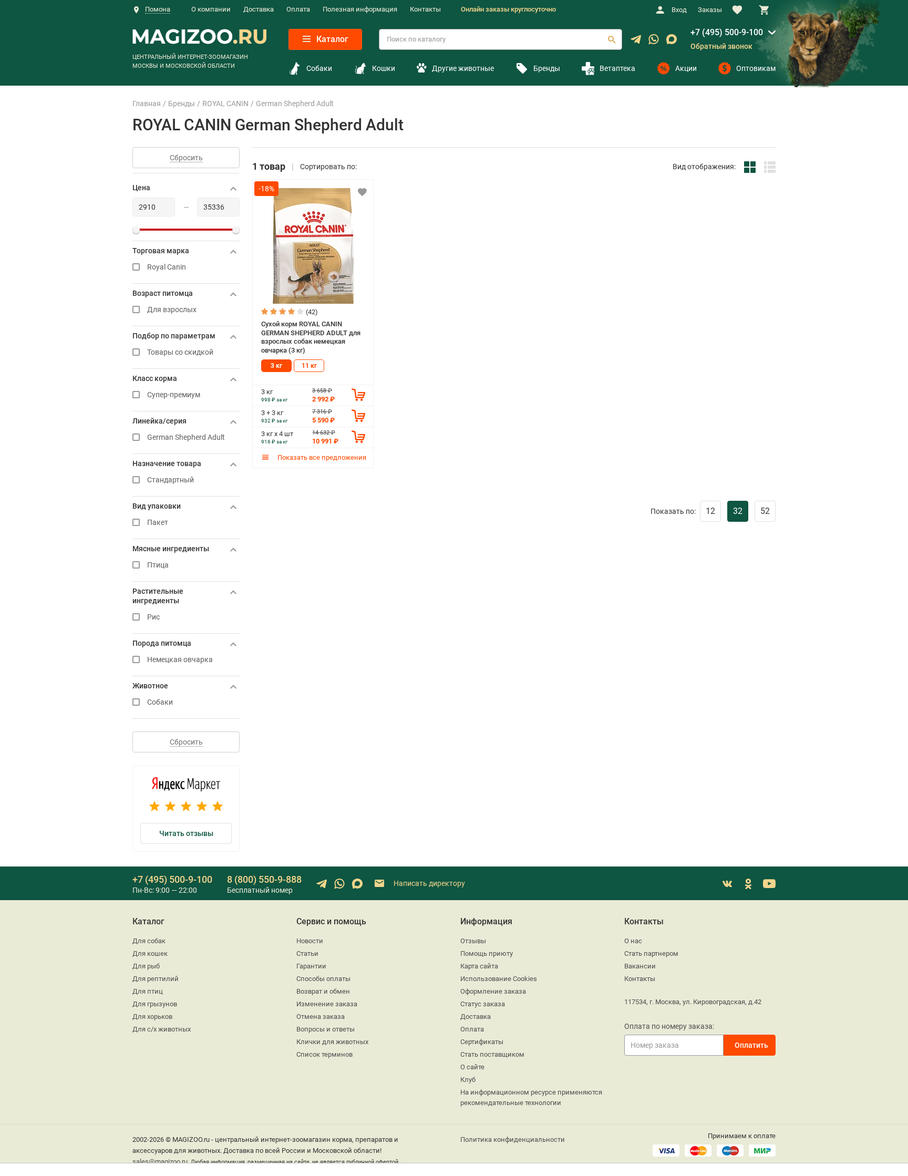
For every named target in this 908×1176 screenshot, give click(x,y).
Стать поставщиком (492, 1054)
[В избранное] (362, 192)
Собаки (319, 68)
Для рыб (146, 966)
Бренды (546, 68)
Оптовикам (756, 68)
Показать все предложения (321, 457)
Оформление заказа (493, 991)
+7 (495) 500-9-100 (726, 32)
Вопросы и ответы (325, 1029)
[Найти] (611, 39)
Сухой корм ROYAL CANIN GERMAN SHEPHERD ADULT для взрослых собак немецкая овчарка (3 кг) (310, 337)
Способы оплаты (323, 979)
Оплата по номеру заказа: (669, 1026)
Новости (309, 941)
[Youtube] (769, 884)
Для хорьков (152, 1016)
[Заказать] (358, 394)
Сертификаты (481, 1042)
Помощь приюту (486, 953)
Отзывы (473, 941)
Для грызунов (154, 1004)
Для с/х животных (161, 1029)
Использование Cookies (498, 979)
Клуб (468, 1080)
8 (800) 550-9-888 (264, 879)
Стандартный (170, 480)
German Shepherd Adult (186, 437)
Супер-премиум (173, 395)
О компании (211, 9)
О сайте (472, 1067)
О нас (633, 941)
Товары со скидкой (180, 352)
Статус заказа (482, 1004)
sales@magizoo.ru (160, 1161)
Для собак (149, 941)
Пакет (157, 523)
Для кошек (150, 953)
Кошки (383, 68)
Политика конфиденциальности (512, 1139)
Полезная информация (360, 9)
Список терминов (324, 1054)
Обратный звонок (721, 46)
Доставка (258, 9)
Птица (158, 565)
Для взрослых (172, 310)
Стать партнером (651, 953)
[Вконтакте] (727, 884)
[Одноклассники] (748, 884)
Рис (153, 617)
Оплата (298, 9)
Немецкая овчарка (180, 660)
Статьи (307, 953)
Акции (686, 68)
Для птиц (147, 991)
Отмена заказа (320, 1016)
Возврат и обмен (323, 991)
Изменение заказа (326, 1004)
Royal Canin (166, 267)
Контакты (425, 9)
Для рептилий (155, 979)
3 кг (276, 365)
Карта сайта (479, 966)
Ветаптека (617, 68)
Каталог (331, 39)
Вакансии (640, 966)
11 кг (309, 365)
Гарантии (311, 966)
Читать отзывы (186, 833)
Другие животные (462, 68)
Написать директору (428, 883)
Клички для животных (332, 1042)
